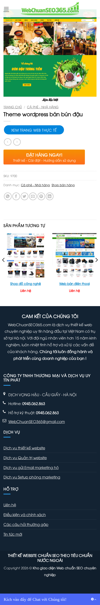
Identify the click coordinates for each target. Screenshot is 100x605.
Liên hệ (9, 504)
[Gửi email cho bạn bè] (33, 196)
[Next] (96, 269)
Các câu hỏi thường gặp (25, 524)
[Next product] (7, 142)
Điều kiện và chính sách (24, 514)
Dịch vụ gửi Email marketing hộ (31, 467)
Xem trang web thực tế (34, 129)
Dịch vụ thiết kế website (24, 447)
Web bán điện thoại (74, 283)
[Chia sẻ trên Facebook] (16, 196)
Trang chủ (12, 107)
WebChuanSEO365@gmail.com (36, 421)
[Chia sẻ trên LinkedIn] (49, 196)
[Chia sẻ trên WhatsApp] (8, 196)
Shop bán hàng (63, 185)
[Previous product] (16, 142)
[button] (6, 8)
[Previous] (4, 269)
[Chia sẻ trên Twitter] (24, 196)
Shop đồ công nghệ (25, 283)
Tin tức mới (12, 534)
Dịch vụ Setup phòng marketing (31, 476)
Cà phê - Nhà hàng (43, 107)
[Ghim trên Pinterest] (41, 196)
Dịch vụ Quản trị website (25, 457)
